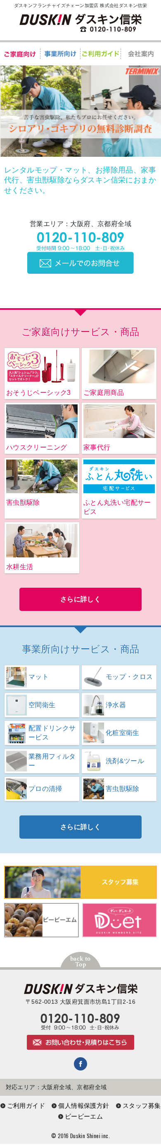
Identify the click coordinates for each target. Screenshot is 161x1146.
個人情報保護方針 (83, 1105)
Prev (10, 111)
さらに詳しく (80, 599)
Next (150, 111)
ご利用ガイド (26, 1105)
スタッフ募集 (142, 1105)
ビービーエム (84, 1116)
